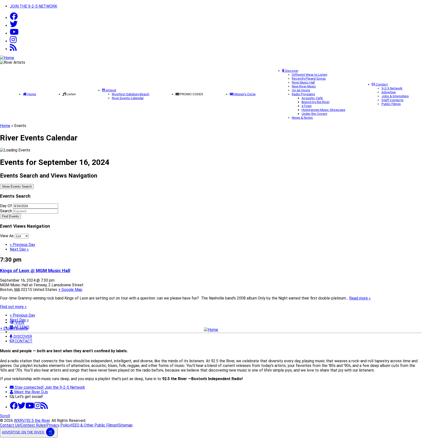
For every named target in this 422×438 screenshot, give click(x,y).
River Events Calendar (128, 98)
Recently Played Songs (309, 78)
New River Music (304, 86)
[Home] (211, 329)
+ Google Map (70, 289)
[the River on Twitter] (21, 407)
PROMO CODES (191, 94)
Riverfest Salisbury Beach (130, 94)
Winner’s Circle (244, 94)
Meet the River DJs (30, 392)
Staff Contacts (392, 100)
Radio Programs (303, 94)
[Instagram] (13, 41)
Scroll (5, 416)
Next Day (19, 249)
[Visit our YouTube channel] (14, 33)
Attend (110, 90)
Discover (291, 71)
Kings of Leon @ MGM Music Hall (35, 270)
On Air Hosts (301, 90)
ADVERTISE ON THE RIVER (23, 432)
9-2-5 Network (391, 88)
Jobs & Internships (395, 96)
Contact (381, 84)
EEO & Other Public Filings (94, 425)
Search (6, 211)
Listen (71, 94)
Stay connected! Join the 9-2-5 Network (49, 387)
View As (7, 236)
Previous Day (22, 244)
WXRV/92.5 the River (32, 420)
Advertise (388, 92)
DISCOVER (22, 336)
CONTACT (23, 341)
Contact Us (10, 425)
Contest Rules (33, 425)
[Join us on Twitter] (14, 25)
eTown (307, 106)
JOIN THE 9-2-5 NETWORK (33, 6)
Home (31, 94)
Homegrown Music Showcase (323, 110)
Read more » (360, 298)
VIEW (19, 322)
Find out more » (13, 306)
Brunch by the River (315, 102)
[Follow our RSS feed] (13, 49)
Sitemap (125, 425)
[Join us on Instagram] (37, 407)
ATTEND (21, 327)
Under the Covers (314, 114)
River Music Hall (303, 82)
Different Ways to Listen (309, 74)
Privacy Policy (59, 425)
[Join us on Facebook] (14, 17)
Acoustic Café (312, 98)
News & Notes (302, 117)
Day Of (6, 205)
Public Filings (391, 104)
